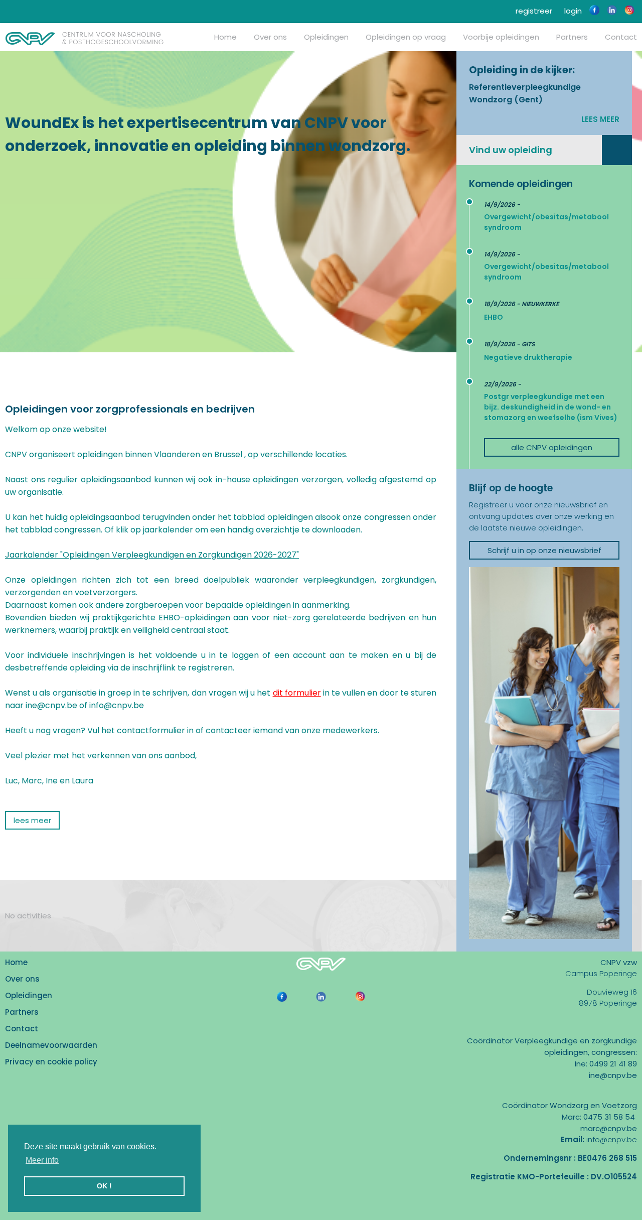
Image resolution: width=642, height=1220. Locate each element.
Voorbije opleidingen (501, 37)
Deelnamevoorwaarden (51, 1045)
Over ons (270, 37)
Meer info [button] (42, 1160)
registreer (533, 11)
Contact (21, 1028)
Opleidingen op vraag (406, 37)
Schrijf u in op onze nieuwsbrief (544, 550)
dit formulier (297, 693)
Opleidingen (326, 37)
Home (225, 37)
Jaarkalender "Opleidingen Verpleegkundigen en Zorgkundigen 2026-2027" (152, 555)
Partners (572, 37)
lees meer (600, 119)
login (572, 11)
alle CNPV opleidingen (551, 447)
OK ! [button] (104, 1186)
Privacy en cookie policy (51, 1061)
